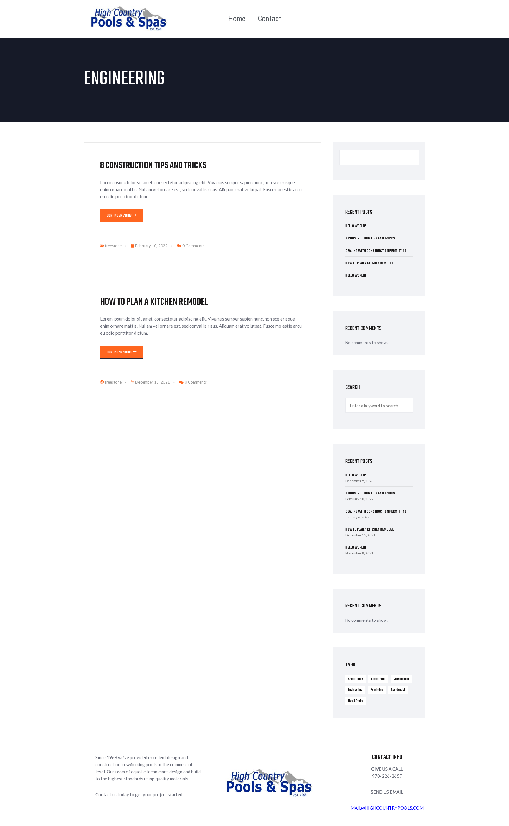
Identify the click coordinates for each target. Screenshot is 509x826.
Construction (401, 679)
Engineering (355, 690)
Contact (269, 18)
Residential (398, 690)
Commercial (378, 679)
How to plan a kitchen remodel (154, 302)
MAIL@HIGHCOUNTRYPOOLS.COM (387, 807)
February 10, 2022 (151, 245)
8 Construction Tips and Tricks (153, 165)
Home (236, 18)
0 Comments (193, 245)
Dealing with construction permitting (376, 251)
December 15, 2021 (152, 382)
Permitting (377, 690)
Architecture (355, 679)
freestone (113, 245)
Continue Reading (120, 215)
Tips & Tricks (355, 700)
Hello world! (355, 226)
